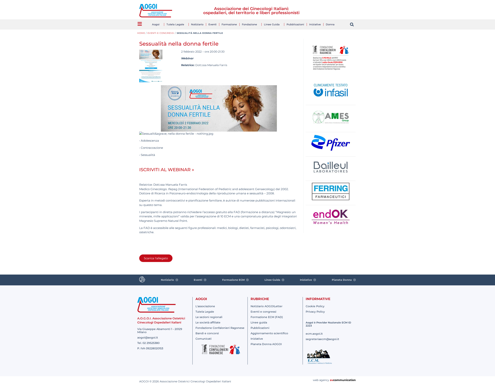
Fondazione (249, 24)
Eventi (212, 24)
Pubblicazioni (295, 24)
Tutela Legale (175, 24)
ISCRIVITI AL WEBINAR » (166, 169)
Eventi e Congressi (161, 33)
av (331, 380)
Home (141, 33)
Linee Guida (272, 24)
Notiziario (197, 24)
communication (344, 380)
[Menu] (139, 23)
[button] (352, 24)
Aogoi (156, 24)
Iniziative (315, 24)
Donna (330, 24)
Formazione (229, 24)
